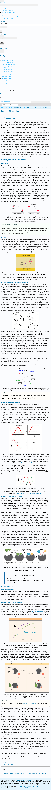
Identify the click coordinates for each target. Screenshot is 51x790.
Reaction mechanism (8, 762)
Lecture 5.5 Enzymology (6, 767)
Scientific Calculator (8, 71)
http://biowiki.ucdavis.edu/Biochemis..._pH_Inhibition (31, 462)
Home (7, 107)
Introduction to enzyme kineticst (10, 761)
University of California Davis (31, 107)
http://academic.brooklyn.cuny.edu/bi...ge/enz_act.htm (30, 493)
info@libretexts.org (29, 787)
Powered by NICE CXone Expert (23, 780)
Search (3, 105)
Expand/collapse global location (49, 107)
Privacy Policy (21, 786)
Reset (2, 36)
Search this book (3, 23)
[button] (5, 82)
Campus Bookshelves (17, 107)
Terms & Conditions (31, 786)
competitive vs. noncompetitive (29, 703)
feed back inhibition (30, 705)
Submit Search (4, 27)
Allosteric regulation (8, 764)
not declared (21, 767)
